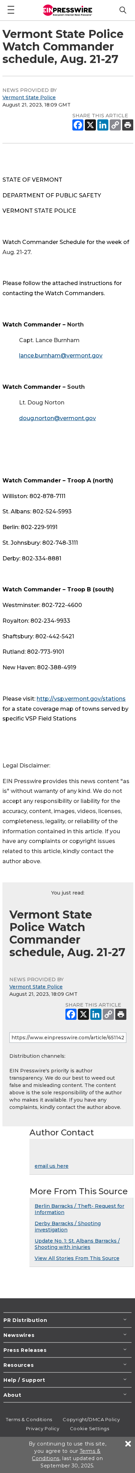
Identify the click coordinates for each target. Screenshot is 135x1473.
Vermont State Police (29, 97)
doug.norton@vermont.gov (57, 418)
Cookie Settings (89, 1428)
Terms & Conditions (29, 1419)
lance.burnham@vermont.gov (60, 355)
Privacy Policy (43, 1428)
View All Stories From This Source (77, 1258)
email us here (52, 1166)
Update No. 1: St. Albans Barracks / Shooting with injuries (77, 1244)
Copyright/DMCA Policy (91, 1419)
